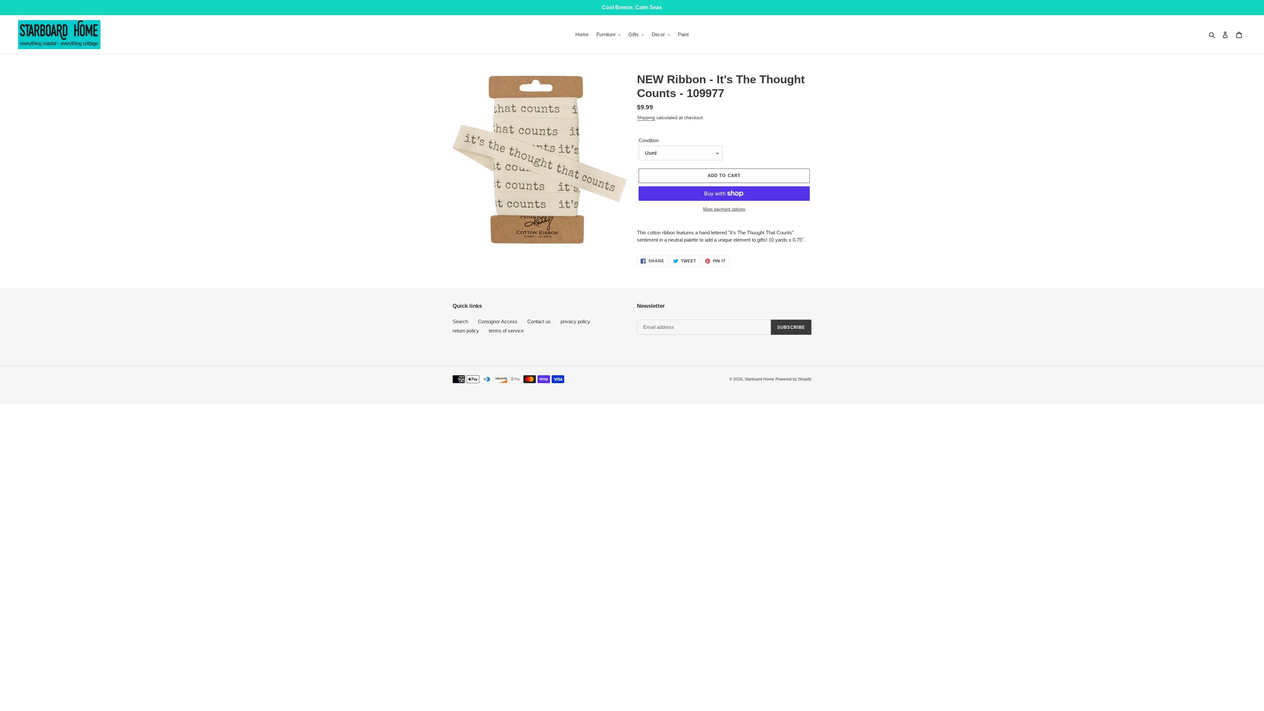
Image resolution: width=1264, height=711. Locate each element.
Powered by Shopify (793, 379)
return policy (466, 330)
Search (460, 321)
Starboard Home (759, 379)
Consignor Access (497, 321)
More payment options (724, 209)
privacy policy (575, 321)
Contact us (539, 321)
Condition (649, 140)
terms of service (506, 330)
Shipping (646, 117)
